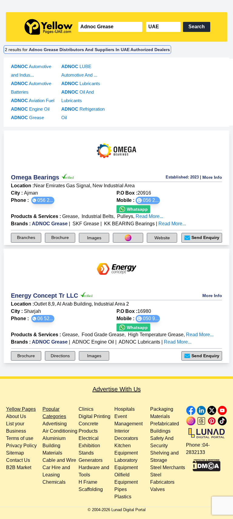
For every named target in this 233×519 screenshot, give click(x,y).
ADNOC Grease (50, 223)
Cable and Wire (59, 460)
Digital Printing (94, 416)
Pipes (120, 489)
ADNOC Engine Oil (93, 341)
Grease (70, 216)
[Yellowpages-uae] (48, 27)
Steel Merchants (167, 467)
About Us (16, 416)
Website (162, 237)
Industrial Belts (97, 216)
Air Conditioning (59, 431)
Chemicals (54, 482)
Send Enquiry (205, 237)
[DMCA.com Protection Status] (207, 463)
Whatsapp (137, 209)
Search (196, 26)
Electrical (89, 438)
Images (94, 237)
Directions (60, 355)
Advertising (54, 423)
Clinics (86, 409)
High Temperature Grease (156, 334)
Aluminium (54, 438)
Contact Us (18, 460)
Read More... (149, 216)
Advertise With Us (117, 389)
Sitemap (15, 452)
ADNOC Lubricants (139, 341)
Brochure (60, 237)
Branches (26, 237)
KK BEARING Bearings (129, 223)
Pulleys (125, 216)
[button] (42, 200)
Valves (157, 489)
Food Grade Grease (103, 334)
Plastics (122, 496)
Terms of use (19, 438)
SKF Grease (86, 223)
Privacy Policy (21, 445)
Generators (91, 460)
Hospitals (124, 409)
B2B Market (18, 467)
